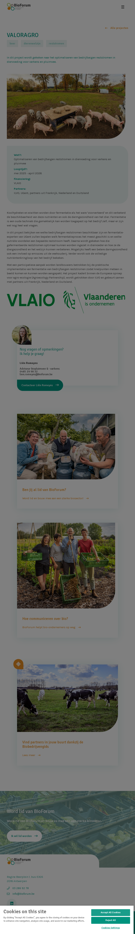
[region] (67, 919)
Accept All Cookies (111, 912)
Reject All (110, 920)
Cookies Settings (110, 927)
